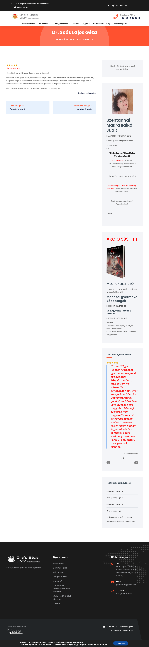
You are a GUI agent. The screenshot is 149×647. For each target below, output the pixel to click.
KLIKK (109, 148)
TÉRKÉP (109, 213)
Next (136, 462)
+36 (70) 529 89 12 (124, 593)
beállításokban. (101, 644)
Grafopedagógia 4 (115, 491)
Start (121, 458)
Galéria (76, 24)
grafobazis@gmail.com (123, 140)
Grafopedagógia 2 (115, 498)
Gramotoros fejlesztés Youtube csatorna (61, 588)
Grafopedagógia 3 (115, 504)
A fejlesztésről (43, 24)
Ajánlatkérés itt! (119, 5)
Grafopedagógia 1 (114, 511)
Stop (123, 458)
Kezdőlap (63, 39)
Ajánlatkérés (58, 572)
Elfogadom (121, 643)
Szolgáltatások (61, 24)
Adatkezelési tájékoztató (122, 630)
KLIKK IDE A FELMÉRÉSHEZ (116, 306)
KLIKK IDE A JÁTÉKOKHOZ (117, 318)
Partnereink (98, 24)
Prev (108, 462)
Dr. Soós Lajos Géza (87, 93)
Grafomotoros (28, 24)
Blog (108, 24)
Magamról (86, 24)
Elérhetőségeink (120, 24)
